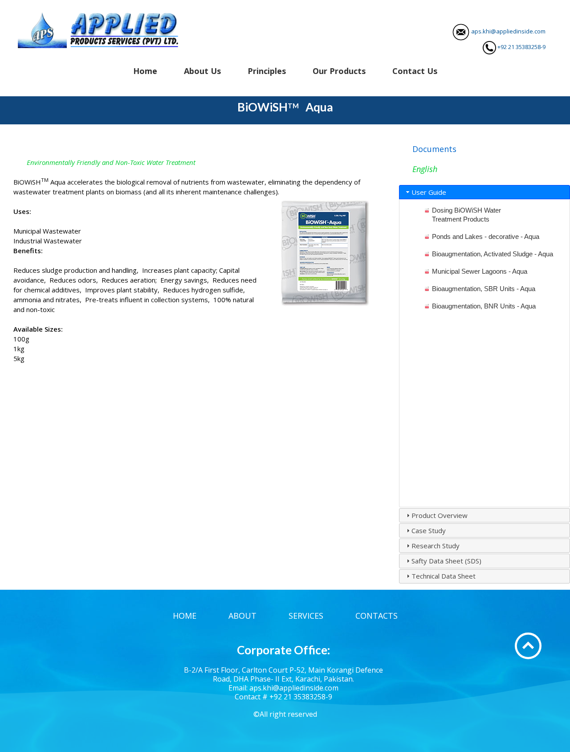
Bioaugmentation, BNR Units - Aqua (484, 306)
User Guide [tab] (428, 192)
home (184, 615)
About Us (202, 71)
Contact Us (414, 71)
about (242, 615)
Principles (267, 71)
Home (145, 71)
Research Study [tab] (435, 545)
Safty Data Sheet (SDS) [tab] (446, 560)
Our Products (339, 71)
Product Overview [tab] (439, 515)
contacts (376, 615)
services (306, 615)
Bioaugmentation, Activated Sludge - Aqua (492, 254)
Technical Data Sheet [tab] (443, 575)
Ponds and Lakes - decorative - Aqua (485, 236)
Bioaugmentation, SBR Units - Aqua (483, 288)
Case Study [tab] (428, 530)
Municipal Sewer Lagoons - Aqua (479, 271)
